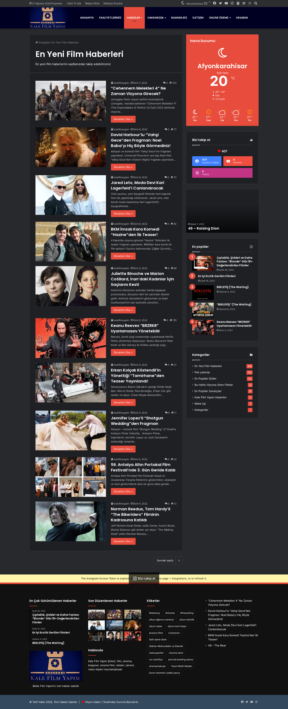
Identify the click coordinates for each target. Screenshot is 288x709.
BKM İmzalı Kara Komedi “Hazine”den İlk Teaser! (135, 231)
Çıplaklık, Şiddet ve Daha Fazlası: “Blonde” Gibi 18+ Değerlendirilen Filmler (235, 261)
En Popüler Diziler (205, 378)
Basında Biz (179, 17)
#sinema (170, 612)
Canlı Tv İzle (74, 3)
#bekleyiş (154, 612)
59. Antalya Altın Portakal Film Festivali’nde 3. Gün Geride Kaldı (143, 467)
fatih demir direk (158, 639)
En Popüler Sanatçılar (208, 391)
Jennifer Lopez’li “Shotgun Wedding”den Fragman (137, 420)
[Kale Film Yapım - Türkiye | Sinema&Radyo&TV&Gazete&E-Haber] (48, 17)
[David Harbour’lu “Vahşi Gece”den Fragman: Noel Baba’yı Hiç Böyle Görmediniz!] (70, 147)
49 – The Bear (217, 645)
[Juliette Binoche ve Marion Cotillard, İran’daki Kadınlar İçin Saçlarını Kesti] (70, 286)
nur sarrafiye (156, 659)
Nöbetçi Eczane (113, 3)
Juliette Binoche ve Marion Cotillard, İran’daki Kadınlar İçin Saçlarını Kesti (142, 279)
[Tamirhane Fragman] (96, 636)
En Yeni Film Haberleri (208, 366)
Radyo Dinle (92, 3)
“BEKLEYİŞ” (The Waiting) (234, 304)
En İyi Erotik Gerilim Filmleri (217, 276)
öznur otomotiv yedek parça (164, 672)
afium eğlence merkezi (161, 619)
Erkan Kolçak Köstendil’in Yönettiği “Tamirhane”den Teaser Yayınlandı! (137, 375)
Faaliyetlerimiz (110, 17)
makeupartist (156, 652)
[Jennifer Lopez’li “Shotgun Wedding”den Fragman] (70, 430)
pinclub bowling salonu (180, 659)
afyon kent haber (177, 626)
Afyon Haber (93, 702)
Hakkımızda (156, 17)
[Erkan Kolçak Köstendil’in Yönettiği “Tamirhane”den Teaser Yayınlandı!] (70, 382)
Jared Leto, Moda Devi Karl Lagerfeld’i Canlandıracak (137, 185)
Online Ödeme (218, 17)
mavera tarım (176, 652)
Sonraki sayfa (165, 560)
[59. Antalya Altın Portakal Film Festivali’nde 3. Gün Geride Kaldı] (70, 477)
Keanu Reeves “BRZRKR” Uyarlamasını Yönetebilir (135, 328)
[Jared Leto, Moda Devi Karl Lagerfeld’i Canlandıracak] (70, 195)
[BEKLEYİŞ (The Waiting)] (203, 292)
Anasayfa (87, 17)
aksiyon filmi (156, 632)
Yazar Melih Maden (181, 666)
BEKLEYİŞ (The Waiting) (233, 287)
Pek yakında (202, 372)
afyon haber (155, 626)
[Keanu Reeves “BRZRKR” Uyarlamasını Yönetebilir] (70, 338)
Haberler (133, 17)
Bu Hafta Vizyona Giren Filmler (214, 384)
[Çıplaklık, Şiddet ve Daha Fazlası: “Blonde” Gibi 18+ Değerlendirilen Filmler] (203, 263)
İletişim (198, 17)
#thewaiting (186, 612)
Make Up (200, 403)
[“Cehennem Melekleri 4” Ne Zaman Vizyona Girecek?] (70, 100)
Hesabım (242, 17)
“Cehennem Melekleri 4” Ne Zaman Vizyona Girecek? (138, 90)
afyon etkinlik (186, 619)
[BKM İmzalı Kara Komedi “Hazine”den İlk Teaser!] (70, 241)
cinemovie (174, 632)
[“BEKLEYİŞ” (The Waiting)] (203, 310)
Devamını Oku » (123, 119)
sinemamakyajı (157, 666)
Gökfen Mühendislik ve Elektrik (166, 646)
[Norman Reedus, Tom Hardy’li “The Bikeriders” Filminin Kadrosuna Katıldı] (70, 521)
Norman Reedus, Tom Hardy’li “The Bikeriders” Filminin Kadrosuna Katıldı (140, 514)
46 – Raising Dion (203, 228)
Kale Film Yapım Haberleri (210, 397)
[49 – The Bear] (114, 614)
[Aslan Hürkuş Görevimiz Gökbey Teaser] (114, 625)
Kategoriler (201, 409)
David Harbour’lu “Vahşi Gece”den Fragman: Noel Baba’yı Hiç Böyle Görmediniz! (141, 140)
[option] (222, 211)
